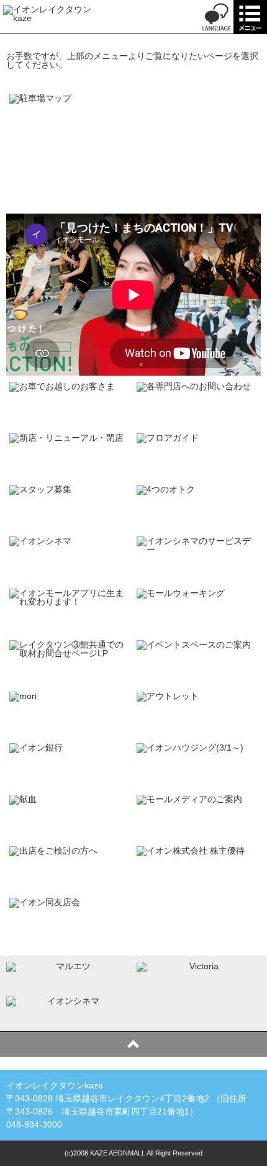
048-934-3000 (34, 1124)
